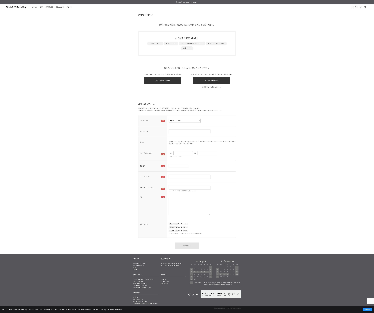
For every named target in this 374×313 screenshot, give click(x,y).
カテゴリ (34, 7)
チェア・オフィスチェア (139, 263)
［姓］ (171, 153)
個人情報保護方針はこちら (116, 309)
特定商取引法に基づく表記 (140, 301)
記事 (41, 7)
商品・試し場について (216, 43)
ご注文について (155, 43)
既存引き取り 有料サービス (140, 283)
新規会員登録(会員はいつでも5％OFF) (187, 2)
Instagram (189, 294)
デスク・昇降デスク (138, 265)
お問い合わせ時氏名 (146, 153)
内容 (141, 197)
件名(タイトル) (144, 120)
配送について (60, 7)
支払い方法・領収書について (192, 43)
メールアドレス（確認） (147, 187)
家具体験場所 (49, 7)
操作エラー (187, 48)
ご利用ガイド (164, 279)
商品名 (142, 142)
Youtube (197, 294)
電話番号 (142, 166)
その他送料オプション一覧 (140, 285)
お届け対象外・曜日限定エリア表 (142, 287)
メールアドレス (144, 177)
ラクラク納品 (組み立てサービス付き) (143, 279)
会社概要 (135, 297)
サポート (69, 7)
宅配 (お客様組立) (138, 281)
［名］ (195, 153)
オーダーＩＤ (144, 131)
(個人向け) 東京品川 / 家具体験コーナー (171, 263)
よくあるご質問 (165, 281)
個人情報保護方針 (138, 299)
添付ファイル (144, 224)
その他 (135, 269)
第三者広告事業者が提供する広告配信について (145, 303)
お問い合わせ (164, 283)
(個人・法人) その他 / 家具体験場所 (170, 265)
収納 (134, 267)
